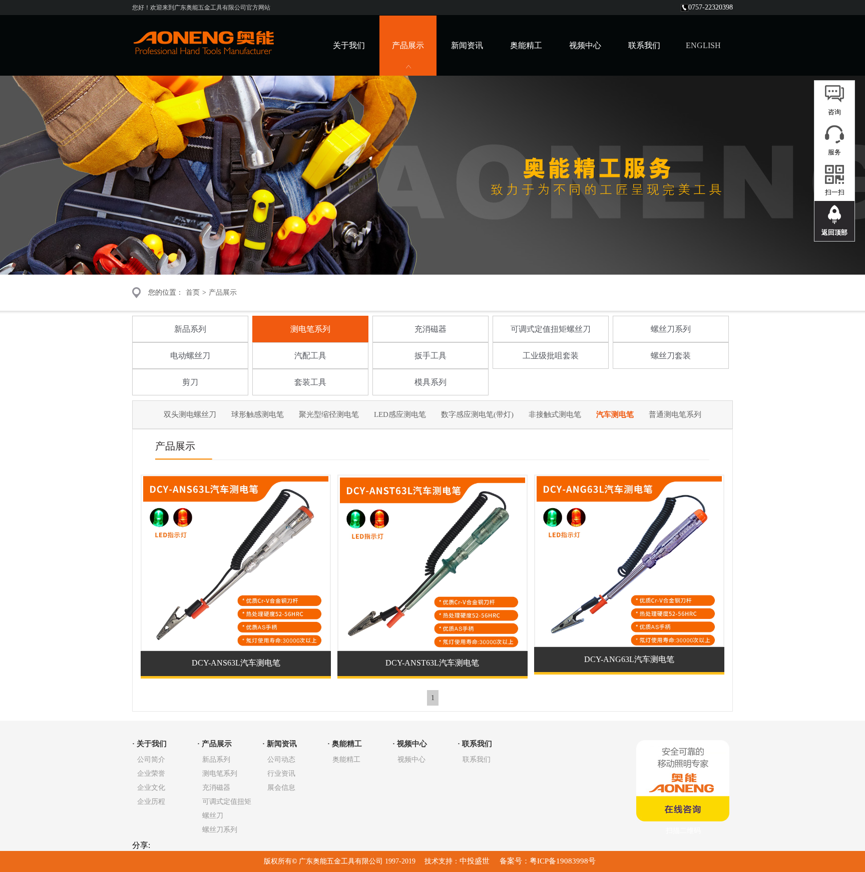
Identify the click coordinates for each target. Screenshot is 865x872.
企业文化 (151, 787)
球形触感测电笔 (257, 414)
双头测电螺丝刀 (190, 414)
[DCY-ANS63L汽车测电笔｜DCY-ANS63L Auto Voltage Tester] (235, 646)
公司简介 (151, 759)
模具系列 (430, 382)
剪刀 (190, 382)
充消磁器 (430, 329)
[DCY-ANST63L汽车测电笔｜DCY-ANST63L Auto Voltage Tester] (432, 646)
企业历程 (151, 801)
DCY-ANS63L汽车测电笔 (236, 663)
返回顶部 (834, 232)
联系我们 (644, 45)
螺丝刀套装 (671, 355)
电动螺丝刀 (190, 355)
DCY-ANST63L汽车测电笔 (432, 663)
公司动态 (281, 759)
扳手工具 (430, 355)
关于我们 (349, 45)
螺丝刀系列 (671, 329)
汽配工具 (310, 355)
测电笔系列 (310, 329)
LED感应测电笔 (400, 414)
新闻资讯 (467, 45)
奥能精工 (526, 45)
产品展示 (223, 292)
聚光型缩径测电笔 (329, 414)
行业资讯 (281, 773)
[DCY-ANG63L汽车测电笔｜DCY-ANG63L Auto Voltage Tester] (629, 642)
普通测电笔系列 (675, 414)
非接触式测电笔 (555, 414)
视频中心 (585, 45)
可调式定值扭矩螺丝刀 (551, 329)
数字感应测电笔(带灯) (477, 414)
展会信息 (281, 787)
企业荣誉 (151, 773)
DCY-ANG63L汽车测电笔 (629, 659)
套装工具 (310, 382)
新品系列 (190, 329)
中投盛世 (476, 861)
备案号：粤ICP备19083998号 (547, 861)
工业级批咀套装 (551, 355)
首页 (193, 292)
